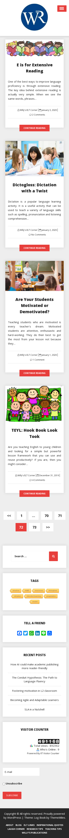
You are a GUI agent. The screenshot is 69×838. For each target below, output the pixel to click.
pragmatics (51, 596)
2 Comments (38, 114)
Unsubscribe (13, 783)
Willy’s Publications (34, 832)
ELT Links (29, 825)
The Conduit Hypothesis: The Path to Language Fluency (34, 679)
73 (34, 527)
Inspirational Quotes (50, 825)
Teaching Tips (53, 829)
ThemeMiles (57, 817)
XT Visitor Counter (49, 753)
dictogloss (53, 591)
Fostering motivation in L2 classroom (34, 690)
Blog (19, 825)
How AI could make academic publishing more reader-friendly (34, 666)
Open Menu (62, 8)
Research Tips (35, 829)
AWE (27, 591)
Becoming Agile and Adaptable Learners (34, 700)
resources (39, 591)
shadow (16, 591)
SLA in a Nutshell (34, 709)
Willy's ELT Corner (29, 110)
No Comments (38, 234)
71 (60, 515)
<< (9, 515)
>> (48, 527)
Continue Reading (34, 128)
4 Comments (38, 480)
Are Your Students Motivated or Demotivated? (34, 305)
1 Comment (38, 359)
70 (46, 515)
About (9, 825)
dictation (17, 596)
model (35, 602)
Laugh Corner (16, 829)
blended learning (34, 596)
